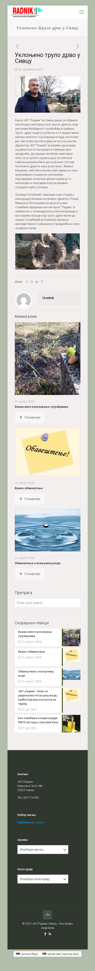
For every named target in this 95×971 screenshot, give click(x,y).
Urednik (48, 298)
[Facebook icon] (45, 934)
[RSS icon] (49, 934)
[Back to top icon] (47, 914)
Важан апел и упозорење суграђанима (41, 406)
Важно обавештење (29, 488)
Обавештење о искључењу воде (38, 563)
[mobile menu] (82, 12)
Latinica (39, 822)
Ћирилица (24, 822)
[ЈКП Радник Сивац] (27, 12)
